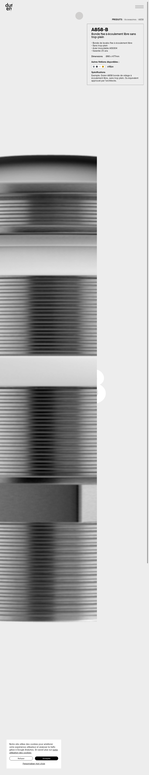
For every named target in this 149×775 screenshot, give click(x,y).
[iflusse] (102, 66)
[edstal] (93, 66)
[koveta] (96, 66)
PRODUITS (117, 19)
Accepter (46, 758)
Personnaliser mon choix (34, 763)
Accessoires (130, 19)
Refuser (21, 758)
